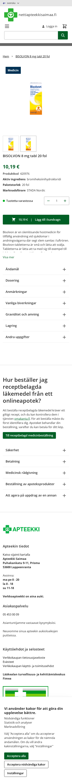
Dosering (12, 280)
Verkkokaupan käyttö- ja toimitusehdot (28, 666)
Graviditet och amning (22, 314)
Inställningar (15, 773)
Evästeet (8, 662)
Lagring (11, 326)
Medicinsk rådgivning (22, 473)
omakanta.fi (22, 419)
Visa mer (8, 257)
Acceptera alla (16, 756)
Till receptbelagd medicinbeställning (29, 435)
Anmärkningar (16, 292)
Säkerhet (12, 450)
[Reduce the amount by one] (48, 201)
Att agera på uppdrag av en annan (31, 495)
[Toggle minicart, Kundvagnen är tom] (65, 26)
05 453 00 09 (11, 614)
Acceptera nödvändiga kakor (26, 764)
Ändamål (12, 269)
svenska (11, 3)
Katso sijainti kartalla (16, 555)
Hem (6, 56)
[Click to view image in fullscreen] (36, 98)
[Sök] (63, 35)
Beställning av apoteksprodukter (30, 484)
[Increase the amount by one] (65, 201)
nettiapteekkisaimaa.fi (37, 14)
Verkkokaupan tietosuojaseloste (24, 658)
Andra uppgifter (18, 337)
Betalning (13, 461)
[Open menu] (7, 26)
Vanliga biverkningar (21, 303)
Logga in (51, 26)
